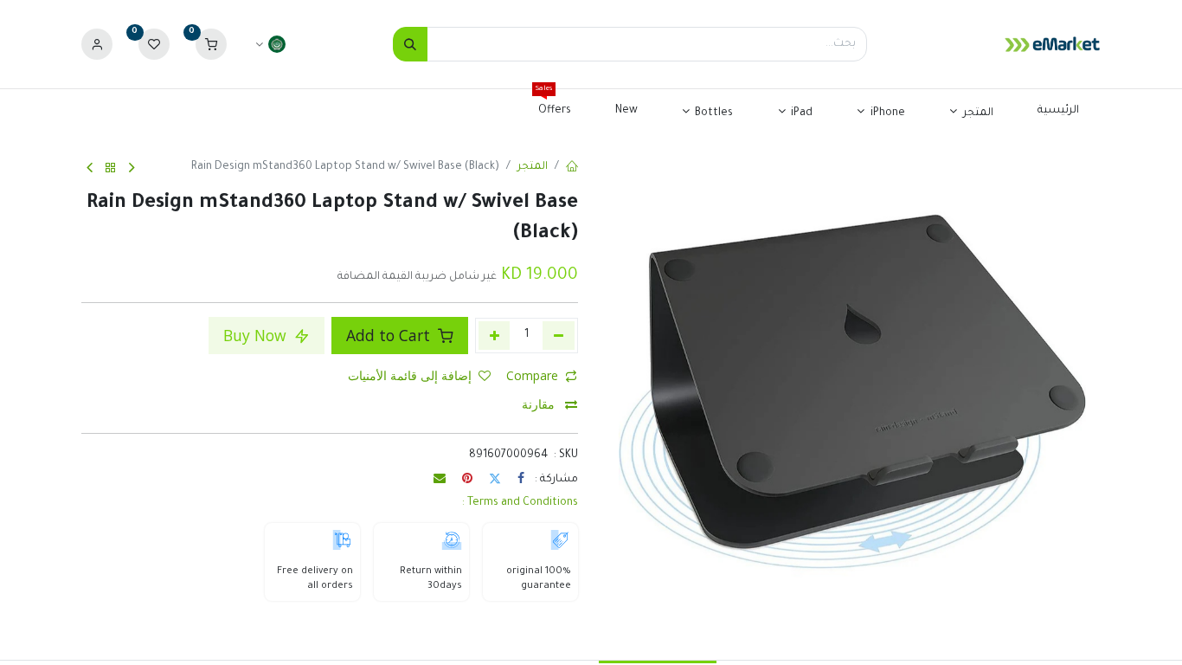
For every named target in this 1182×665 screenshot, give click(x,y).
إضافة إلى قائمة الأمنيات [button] (410, 375)
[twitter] (495, 478)
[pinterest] (467, 478)
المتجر (532, 167)
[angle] (132, 169)
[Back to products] (110, 168)
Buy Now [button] (257, 335)
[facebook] (520, 478)
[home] (572, 168)
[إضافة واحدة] (495, 335)
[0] (211, 45)
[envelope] (440, 478)
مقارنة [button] (540, 404)
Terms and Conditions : (520, 503)
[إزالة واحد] (559, 335)
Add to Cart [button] (390, 335)
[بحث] (410, 44)
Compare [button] (532, 375)
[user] (96, 45)
